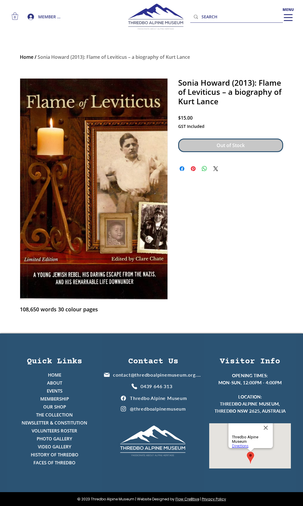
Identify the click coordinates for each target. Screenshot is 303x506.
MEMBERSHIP (54, 399)
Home (26, 57)
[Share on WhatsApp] (204, 168)
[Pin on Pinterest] (193, 168)
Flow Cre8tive (187, 499)
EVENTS (54, 391)
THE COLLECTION (54, 415)
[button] (15, 16)
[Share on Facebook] (182, 168)
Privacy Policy (214, 499)
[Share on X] (215, 168)
